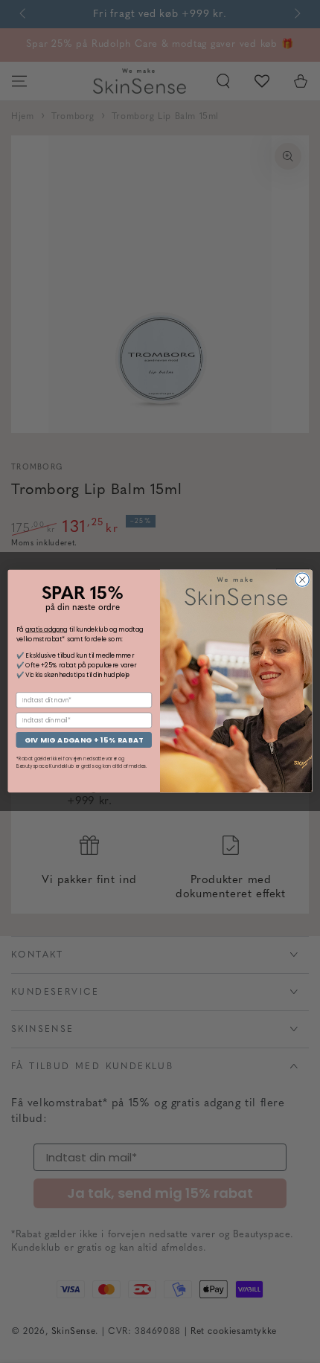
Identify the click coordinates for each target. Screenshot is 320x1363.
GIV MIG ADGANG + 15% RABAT (84, 740)
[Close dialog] (302, 579)
